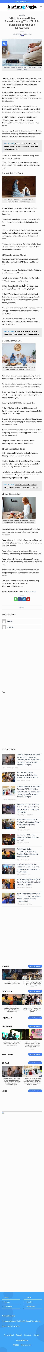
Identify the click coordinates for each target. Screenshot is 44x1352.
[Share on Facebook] (20, 599)
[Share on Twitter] (24, 599)
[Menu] (41, 7)
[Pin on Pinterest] (28, 599)
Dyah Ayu (10, 627)
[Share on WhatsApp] (16, 599)
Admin (22, 35)
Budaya (22, 15)
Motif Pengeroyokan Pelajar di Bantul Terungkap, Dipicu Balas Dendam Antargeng (28, 882)
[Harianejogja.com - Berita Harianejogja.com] (22, 7)
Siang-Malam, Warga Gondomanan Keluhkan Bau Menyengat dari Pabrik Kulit (27, 774)
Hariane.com (31, 591)
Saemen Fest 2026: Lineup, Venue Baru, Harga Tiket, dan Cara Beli (28, 837)
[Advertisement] (22, 663)
